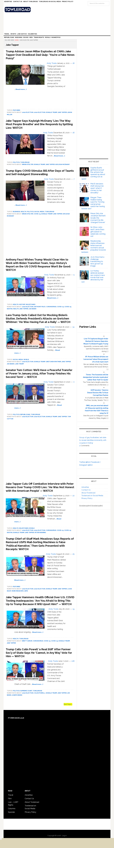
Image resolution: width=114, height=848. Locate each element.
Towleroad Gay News (57, 9)
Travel (10, 795)
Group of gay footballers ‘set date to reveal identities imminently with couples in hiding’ (92, 440)
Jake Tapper (62, 112)
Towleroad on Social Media (92, 496)
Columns (11, 808)
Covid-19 (37, 214)
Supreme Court (26, 691)
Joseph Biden (17, 695)
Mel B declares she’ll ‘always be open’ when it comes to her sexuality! (97, 188)
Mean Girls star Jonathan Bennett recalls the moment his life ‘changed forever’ (98, 217)
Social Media (39, 211)
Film (10, 798)
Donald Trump (51, 112)
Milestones (30, 304)
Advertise (85, 487)
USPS (26, 591)
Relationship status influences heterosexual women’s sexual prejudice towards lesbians (93, 246)
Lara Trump (19, 364)
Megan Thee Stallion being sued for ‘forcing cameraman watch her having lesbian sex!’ (93, 203)
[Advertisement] (40, 451)
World (26, 359)
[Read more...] (21, 89)
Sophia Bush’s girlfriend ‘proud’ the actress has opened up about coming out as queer (93, 173)
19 (73, 609)
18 (73, 63)
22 (73, 496)
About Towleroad (88, 493)
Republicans (25, 414)
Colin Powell (39, 693)
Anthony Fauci (40, 306)
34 (73, 327)
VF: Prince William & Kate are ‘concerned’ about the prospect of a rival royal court (95, 359)
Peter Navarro (40, 532)
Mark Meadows (17, 591)
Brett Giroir (27, 641)
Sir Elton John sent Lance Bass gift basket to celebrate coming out (97, 231)
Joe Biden (32, 309)
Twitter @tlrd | (85, 462)
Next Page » (68, 704)
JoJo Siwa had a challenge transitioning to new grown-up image (97, 261)
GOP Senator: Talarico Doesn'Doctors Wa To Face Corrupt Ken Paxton (97, 392)
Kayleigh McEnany (62, 164)
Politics (16, 162)
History (22, 304)
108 (72, 661)
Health (23, 211)
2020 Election (27, 112)
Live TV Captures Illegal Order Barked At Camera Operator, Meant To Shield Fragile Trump (95, 341)
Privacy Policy (86, 498)
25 (73, 554)
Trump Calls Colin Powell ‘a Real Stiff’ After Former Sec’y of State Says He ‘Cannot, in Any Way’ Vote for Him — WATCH (39, 653)
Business (16, 211)
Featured (16, 110)
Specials (11, 812)
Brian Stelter (27, 164)
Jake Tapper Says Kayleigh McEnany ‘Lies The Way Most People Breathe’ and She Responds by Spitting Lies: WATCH (39, 124)
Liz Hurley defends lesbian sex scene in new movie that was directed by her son (93, 276)
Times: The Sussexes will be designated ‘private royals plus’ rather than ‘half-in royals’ (95, 377)
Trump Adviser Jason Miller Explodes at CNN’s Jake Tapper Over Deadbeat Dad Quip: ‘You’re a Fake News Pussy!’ (40, 55)
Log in (64, 835)
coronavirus (51, 306)
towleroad (25, 162)
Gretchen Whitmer (53, 361)
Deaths (9, 309)
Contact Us (85, 490)
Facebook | (95, 462)
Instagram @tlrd (85, 465)
